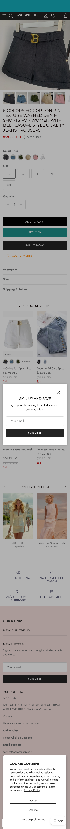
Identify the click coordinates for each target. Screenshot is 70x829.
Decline (33, 810)
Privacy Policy (32, 790)
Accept (33, 800)
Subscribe (35, 432)
